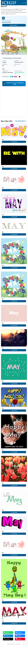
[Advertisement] (14, 101)
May (3, 139)
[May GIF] (14, 131)
